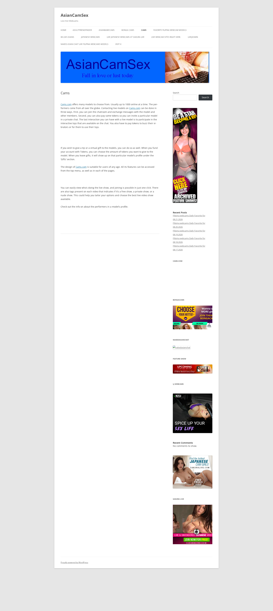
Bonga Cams (127, 30)
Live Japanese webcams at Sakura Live (125, 37)
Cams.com (66, 104)
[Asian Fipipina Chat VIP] (185, 202)
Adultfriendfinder (82, 30)
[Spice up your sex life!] (192, 432)
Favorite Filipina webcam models (170, 30)
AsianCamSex (74, 15)
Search (176, 92)
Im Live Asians (67, 37)
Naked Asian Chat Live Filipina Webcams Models (84, 44)
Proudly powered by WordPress (74, 562)
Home (63, 30)
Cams (143, 30)
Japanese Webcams (90, 37)
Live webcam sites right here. (166, 37)
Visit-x (118, 44)
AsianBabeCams (107, 30)
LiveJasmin (193, 37)
